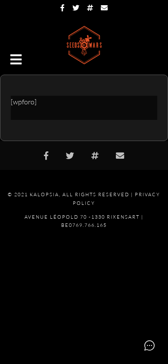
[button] (16, 60)
